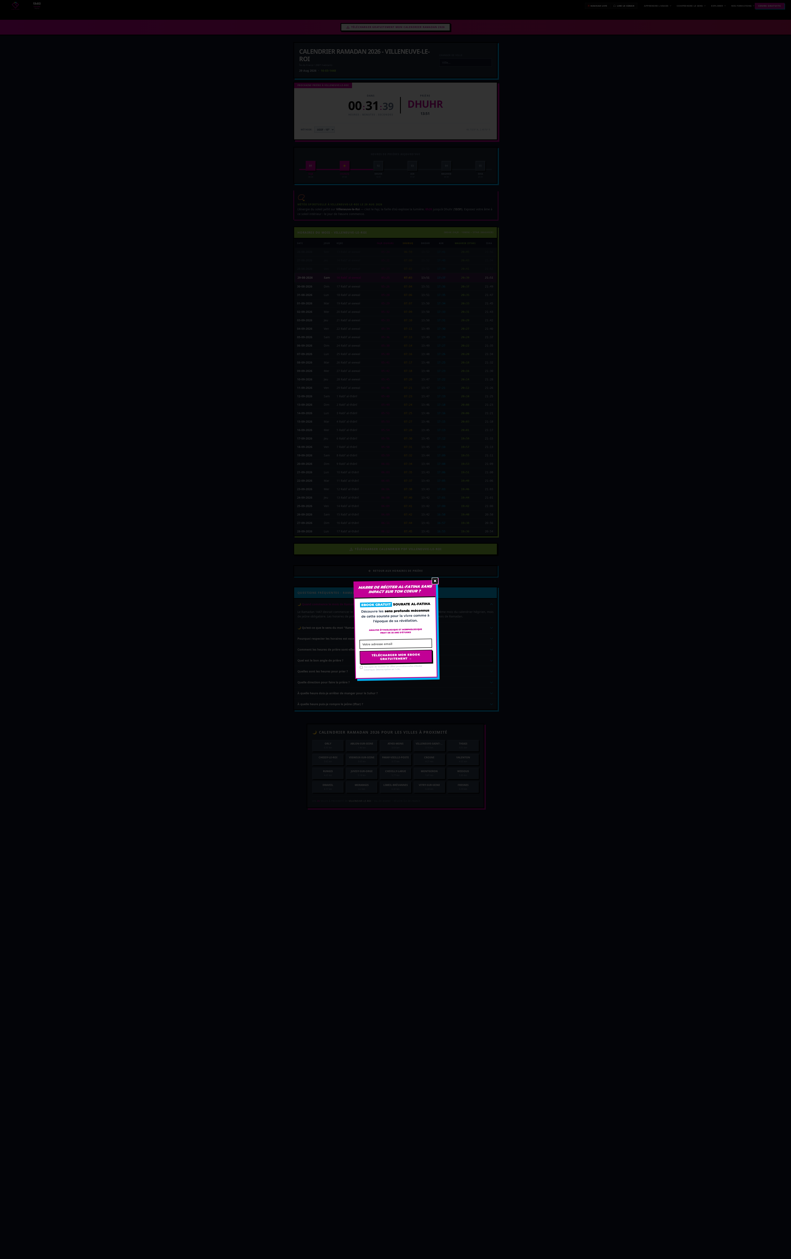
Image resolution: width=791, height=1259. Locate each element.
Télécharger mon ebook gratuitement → (396, 657)
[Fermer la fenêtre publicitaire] (435, 580)
